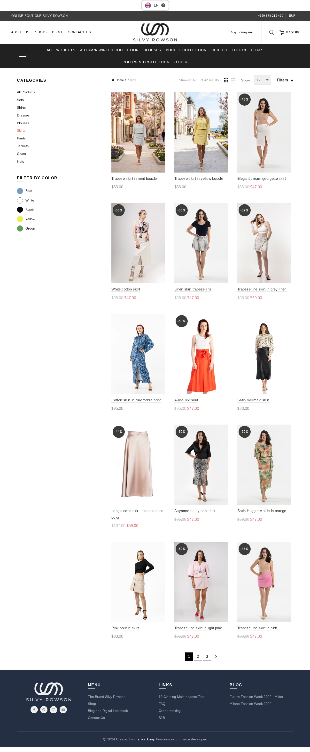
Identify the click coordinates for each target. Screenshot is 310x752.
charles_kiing (144, 739)
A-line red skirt (186, 400)
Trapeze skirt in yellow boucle (198, 178)
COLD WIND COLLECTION (146, 62)
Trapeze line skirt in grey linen (262, 289)
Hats (20, 161)
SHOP (40, 32)
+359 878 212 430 (270, 15)
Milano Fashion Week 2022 (250, 704)
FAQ (162, 704)
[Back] (23, 56)
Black (29, 210)
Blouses (152, 50)
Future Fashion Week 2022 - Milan (256, 697)
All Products (26, 92)
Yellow (30, 219)
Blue (28, 191)
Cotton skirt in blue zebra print (136, 400)
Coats (257, 50)
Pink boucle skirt (125, 628)
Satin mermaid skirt (253, 400)
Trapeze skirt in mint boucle (134, 178)
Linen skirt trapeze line (192, 289)
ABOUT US (20, 32)
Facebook (34, 709)
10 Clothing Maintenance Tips (181, 697)
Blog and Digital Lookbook (108, 711)
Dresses (23, 115)
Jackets (23, 146)
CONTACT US (79, 32)
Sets (20, 100)
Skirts (21, 130)
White (29, 200)
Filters (282, 80)
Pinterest (43, 709)
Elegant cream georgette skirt (261, 178)
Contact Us (96, 718)
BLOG (57, 32)
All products (61, 50)
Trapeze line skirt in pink (257, 628)
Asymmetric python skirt (194, 511)
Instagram (53, 709)
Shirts (21, 107)
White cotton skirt (125, 289)
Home (120, 80)
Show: (246, 80)
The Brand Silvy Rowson (106, 697)
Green (30, 228)
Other (180, 62)
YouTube (63, 709)
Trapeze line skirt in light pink (198, 628)
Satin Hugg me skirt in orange (261, 511)
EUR (292, 15)
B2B (162, 718)
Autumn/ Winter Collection (109, 50)
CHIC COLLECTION (228, 50)
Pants (21, 138)
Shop (92, 704)
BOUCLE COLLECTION (186, 50)
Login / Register (242, 32)
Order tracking (170, 711)
